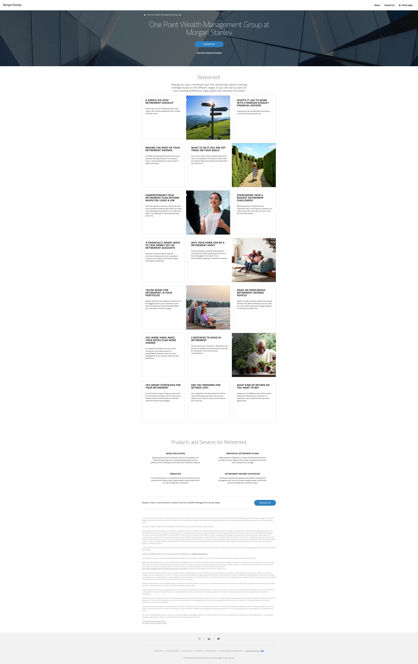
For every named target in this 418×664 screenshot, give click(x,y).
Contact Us (209, 44)
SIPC (220, 658)
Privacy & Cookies (172, 651)
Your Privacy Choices (252, 651)
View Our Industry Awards (209, 53)
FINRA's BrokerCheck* (200, 554)
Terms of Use (187, 651)
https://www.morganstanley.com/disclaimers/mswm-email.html (164, 569)
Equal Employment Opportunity (231, 651)
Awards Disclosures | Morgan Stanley (154, 621)
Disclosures (159, 651)
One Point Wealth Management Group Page (164, 15)
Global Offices (211, 651)
